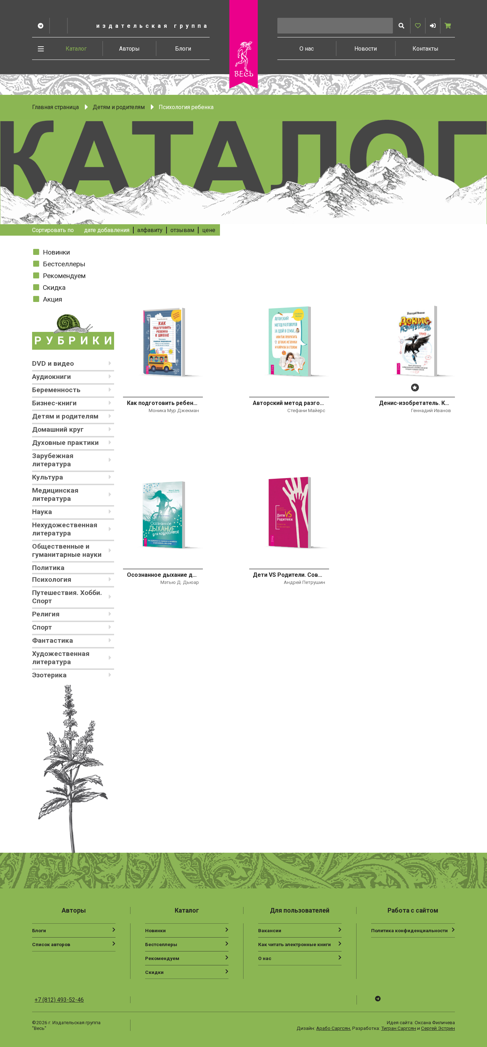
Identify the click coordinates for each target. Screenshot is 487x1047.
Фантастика (52, 640)
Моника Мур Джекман (174, 410)
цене (208, 230)
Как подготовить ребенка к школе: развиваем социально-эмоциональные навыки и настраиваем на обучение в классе (163, 403)
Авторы (129, 48)
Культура (47, 477)
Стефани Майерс (306, 410)
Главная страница (55, 107)
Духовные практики (65, 442)
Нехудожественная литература (64, 529)
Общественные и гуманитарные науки (67, 550)
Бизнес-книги (54, 403)
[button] (433, 26)
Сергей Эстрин (438, 1028)
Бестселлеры (64, 264)
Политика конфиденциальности (409, 930)
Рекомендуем (64, 276)
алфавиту (150, 230)
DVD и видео (53, 363)
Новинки (56, 252)
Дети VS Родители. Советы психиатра (289, 574)
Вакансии (269, 930)
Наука (42, 512)
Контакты (425, 48)
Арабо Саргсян (333, 1028)
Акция (52, 299)
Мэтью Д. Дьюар (179, 582)
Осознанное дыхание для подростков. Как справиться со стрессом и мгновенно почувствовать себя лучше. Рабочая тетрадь (163, 574)
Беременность (56, 390)
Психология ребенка (186, 107)
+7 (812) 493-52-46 (59, 999)
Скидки (154, 972)
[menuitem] (76, 48)
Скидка (54, 287)
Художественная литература (60, 658)
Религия (46, 614)
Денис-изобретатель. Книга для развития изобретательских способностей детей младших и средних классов (415, 403)
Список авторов (51, 944)
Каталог (76, 48)
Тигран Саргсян (398, 1028)
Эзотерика (49, 675)
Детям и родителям (119, 107)
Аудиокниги (51, 377)
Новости (365, 48)
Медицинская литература (55, 494)
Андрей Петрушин (304, 582)
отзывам (182, 230)
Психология (51, 579)
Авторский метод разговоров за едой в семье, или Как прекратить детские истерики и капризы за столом (289, 403)
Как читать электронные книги (294, 944)
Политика (48, 568)
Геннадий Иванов (431, 410)
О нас (306, 48)
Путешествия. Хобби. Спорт (67, 597)
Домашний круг (58, 429)
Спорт (42, 627)
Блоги (183, 48)
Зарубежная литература (52, 460)
